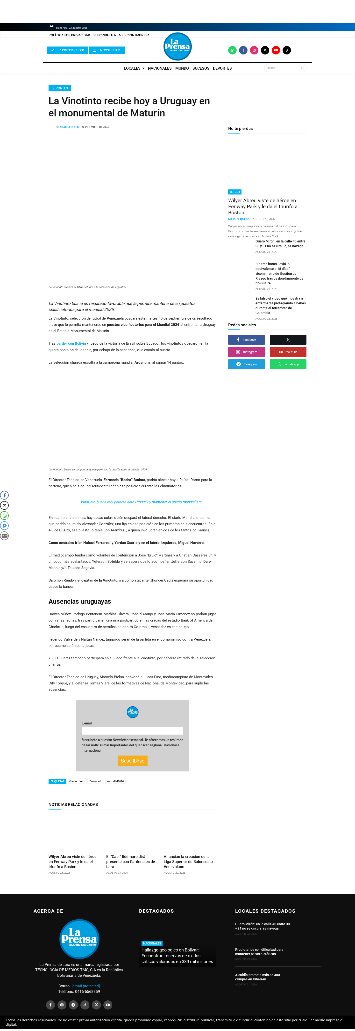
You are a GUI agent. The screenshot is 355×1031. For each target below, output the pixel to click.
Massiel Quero (238, 219)
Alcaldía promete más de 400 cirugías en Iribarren (257, 977)
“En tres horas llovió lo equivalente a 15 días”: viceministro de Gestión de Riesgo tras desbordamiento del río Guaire (280, 273)
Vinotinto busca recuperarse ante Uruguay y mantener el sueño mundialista (140, 502)
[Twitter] (265, 50)
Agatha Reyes (69, 127)
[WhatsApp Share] (4, 515)
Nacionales (152, 943)
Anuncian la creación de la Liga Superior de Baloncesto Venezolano (188, 861)
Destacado (95, 781)
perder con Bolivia (72, 343)
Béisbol (235, 192)
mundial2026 (115, 781)
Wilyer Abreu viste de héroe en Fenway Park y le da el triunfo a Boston (73, 861)
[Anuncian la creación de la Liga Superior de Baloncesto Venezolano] (190, 832)
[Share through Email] (4, 535)
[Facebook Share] (4, 495)
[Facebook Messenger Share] (4, 525)
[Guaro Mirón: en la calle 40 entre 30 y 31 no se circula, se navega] (240, 247)
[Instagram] (254, 50)
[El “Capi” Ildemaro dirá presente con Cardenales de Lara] (132, 832)
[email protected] (85, 986)
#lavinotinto (77, 781)
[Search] (302, 68)
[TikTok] (85, 1005)
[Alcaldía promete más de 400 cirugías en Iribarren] (308, 979)
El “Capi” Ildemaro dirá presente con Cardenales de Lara (130, 861)
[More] (171, 139)
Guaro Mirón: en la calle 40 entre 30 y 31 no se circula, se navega (262, 926)
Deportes (59, 88)
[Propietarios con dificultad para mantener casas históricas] (308, 953)
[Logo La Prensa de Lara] (177, 46)
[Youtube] (276, 50)
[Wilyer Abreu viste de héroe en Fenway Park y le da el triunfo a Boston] (75, 832)
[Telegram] (73, 1005)
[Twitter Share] (4, 505)
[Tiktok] (287, 50)
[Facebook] (243, 50)
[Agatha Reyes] (52, 127)
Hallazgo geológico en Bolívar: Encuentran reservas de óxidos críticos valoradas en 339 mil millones (177, 955)
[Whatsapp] (232, 50)
